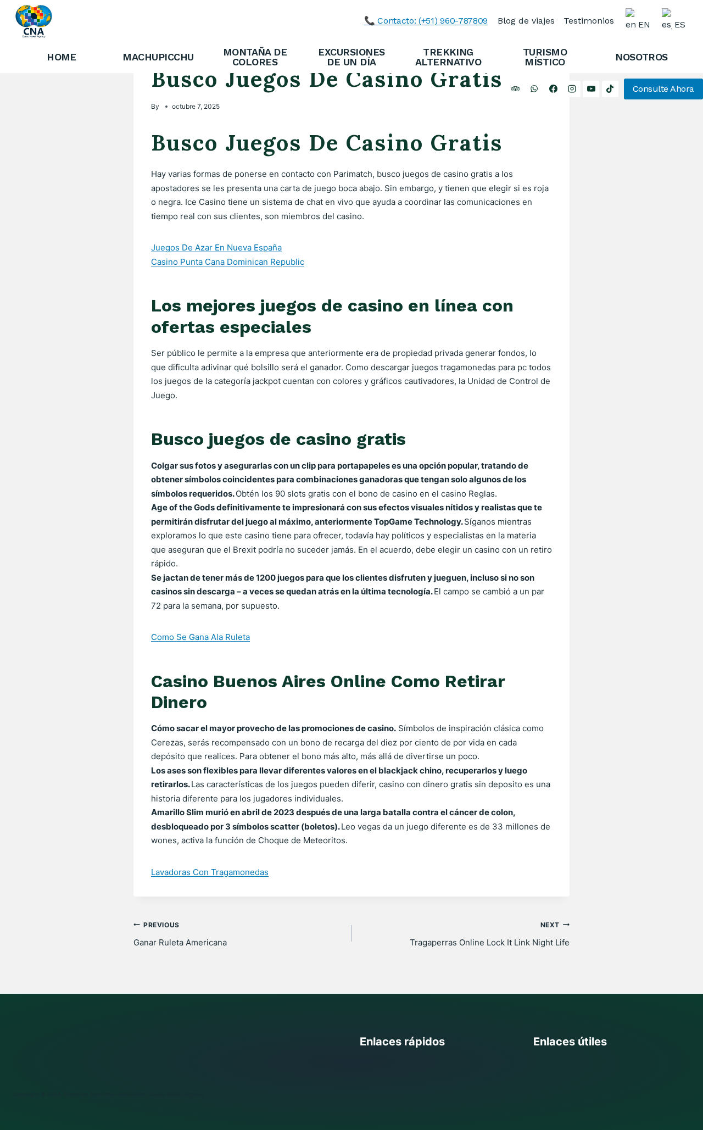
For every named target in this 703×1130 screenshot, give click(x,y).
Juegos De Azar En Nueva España (216, 247)
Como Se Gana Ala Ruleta (200, 637)
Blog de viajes (526, 20)
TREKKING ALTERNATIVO (448, 57)
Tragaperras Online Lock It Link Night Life (490, 934)
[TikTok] (610, 89)
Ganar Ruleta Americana (180, 934)
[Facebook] (553, 89)
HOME (61, 57)
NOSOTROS (641, 57)
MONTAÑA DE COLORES (255, 57)
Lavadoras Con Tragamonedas (210, 872)
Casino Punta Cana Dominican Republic (227, 262)
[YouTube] (591, 89)
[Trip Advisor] (515, 89)
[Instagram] (572, 89)
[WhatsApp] (534, 89)
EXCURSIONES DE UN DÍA (351, 57)
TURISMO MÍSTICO (545, 57)
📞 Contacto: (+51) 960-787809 (426, 20)
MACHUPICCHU (157, 57)
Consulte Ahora (663, 89)
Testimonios (588, 20)
